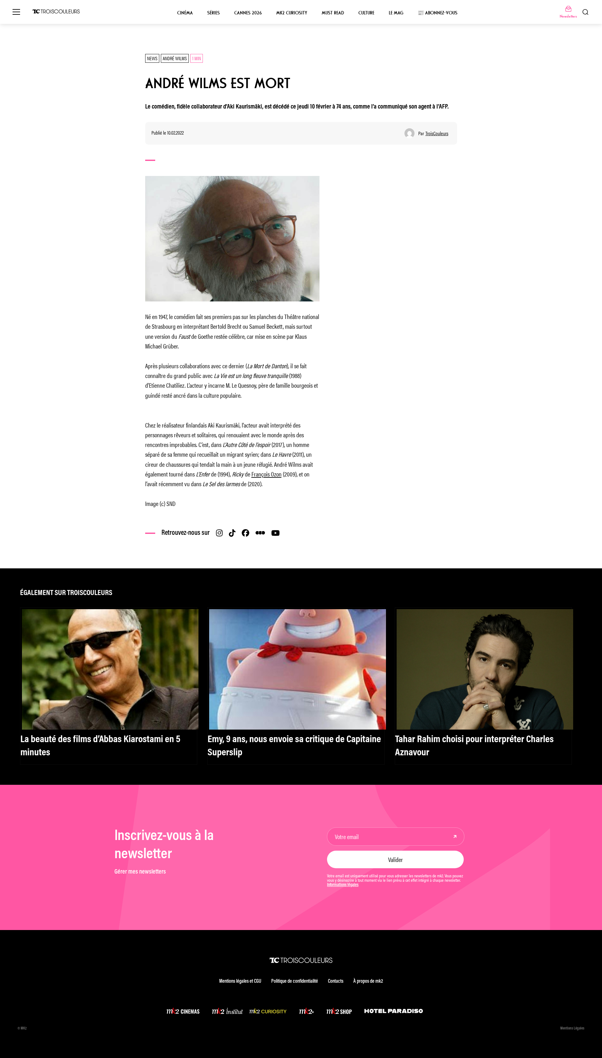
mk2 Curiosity (291, 13)
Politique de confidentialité (294, 981)
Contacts (335, 981)
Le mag (396, 13)
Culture (366, 13)
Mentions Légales (572, 1028)
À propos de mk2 (368, 981)
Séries (213, 13)
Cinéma (185, 13)
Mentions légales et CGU (240, 981)
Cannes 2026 (248, 13)
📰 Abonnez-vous (437, 13)
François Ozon (266, 473)
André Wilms (175, 58)
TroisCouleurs (436, 133)
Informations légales (342, 885)
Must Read (333, 13)
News (152, 58)
